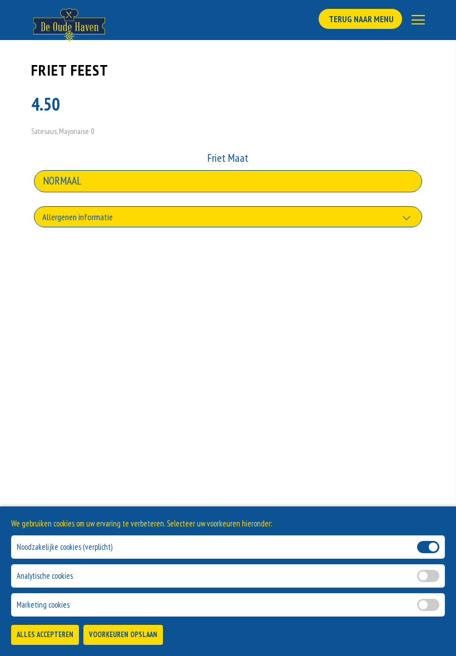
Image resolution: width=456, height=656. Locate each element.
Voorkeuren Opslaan (123, 634)
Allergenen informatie (77, 216)
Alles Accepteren (45, 634)
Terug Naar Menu (360, 18)
